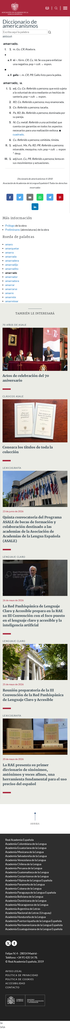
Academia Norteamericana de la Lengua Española (34, 925)
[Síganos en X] (8, 943)
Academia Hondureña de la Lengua (25, 916)
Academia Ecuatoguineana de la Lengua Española (33, 929)
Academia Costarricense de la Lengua (27, 876)
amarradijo (11, 264)
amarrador (11, 276)
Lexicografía (12, 468)
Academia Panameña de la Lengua (25, 884)
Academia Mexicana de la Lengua (24, 851)
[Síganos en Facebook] (14, 943)
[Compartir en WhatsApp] (40, 197)
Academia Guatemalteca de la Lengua (27, 872)
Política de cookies (19, 979)
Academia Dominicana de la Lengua (25, 900)
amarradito (11, 268)
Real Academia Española (19, 839)
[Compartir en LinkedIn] (35, 206)
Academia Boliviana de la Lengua (24, 896)
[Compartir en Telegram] (50, 197)
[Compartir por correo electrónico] (30, 197)
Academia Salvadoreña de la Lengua (26, 856)
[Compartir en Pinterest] (60, 197)
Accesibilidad (15, 983)
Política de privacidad (21, 975)
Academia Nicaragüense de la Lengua (26, 904)
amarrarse (11, 289)
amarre (9, 293)
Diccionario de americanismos (20, 24)
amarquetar (12, 248)
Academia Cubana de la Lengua (23, 888)
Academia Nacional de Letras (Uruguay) (28, 912)
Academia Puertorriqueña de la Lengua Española (33, 920)
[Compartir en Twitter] (19, 197)
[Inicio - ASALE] (14, 8)
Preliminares (12, 229)
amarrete (10, 297)
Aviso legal (13, 971)
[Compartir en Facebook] (9, 197)
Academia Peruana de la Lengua (23, 868)
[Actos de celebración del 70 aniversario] (35, 348)
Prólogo (10, 225)
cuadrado (18, 134)
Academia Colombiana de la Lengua (26, 843)
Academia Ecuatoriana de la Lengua (25, 847)
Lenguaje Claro (14, 557)
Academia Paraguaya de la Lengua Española (30, 892)
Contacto (12, 987)
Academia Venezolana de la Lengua (25, 860)
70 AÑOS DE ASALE (15, 325)
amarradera (12, 260)
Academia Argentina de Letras (22, 908)
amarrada (10, 256)
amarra (9, 252)
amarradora (12, 280)
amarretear (11, 301)
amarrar (10, 284)
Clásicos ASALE (13, 396)
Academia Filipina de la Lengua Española (28, 880)
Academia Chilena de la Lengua (23, 864)
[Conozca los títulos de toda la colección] (35, 420)
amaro (9, 244)
